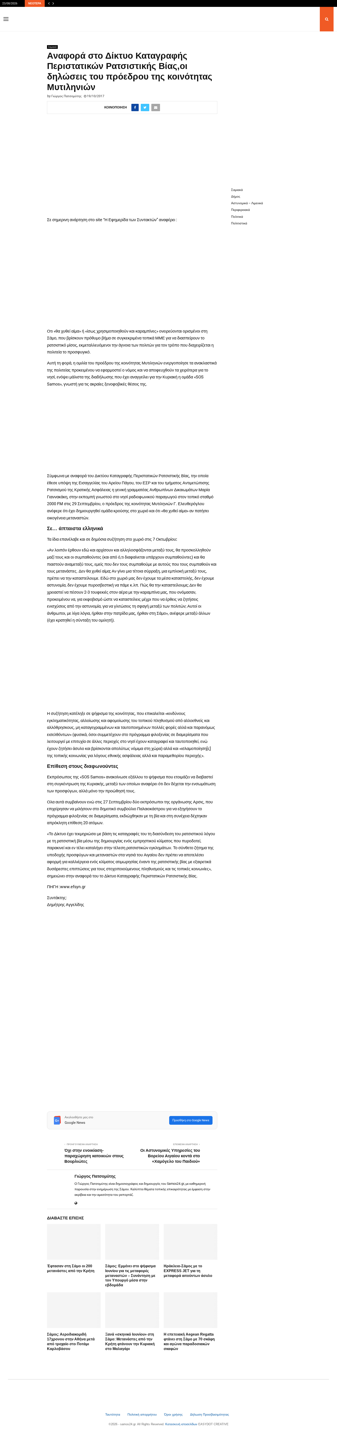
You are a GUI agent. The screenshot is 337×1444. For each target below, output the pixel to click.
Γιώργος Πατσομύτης (66, 96)
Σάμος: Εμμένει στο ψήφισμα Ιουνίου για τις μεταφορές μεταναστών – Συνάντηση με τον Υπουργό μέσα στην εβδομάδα (130, 1275)
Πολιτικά (237, 216)
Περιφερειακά (240, 210)
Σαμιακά (52, 47)
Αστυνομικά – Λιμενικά (247, 203)
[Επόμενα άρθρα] (53, 3)
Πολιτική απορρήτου (142, 1414)
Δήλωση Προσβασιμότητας (209, 1414)
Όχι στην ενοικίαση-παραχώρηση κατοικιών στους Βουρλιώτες (94, 1156)
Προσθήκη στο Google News (190, 1120)
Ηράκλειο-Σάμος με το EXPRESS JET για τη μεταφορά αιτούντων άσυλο (188, 1271)
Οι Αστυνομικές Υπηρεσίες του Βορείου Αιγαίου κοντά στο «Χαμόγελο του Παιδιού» (170, 1156)
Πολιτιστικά (239, 223)
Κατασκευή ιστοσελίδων (181, 1424)
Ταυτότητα (113, 1414)
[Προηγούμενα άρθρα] (49, 3)
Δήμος (235, 196)
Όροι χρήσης (174, 1414)
